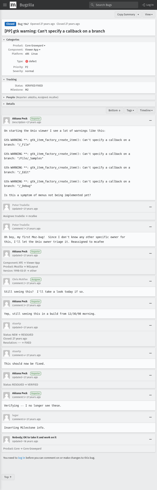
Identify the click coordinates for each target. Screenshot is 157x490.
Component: (15, 49)
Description (18, 122)
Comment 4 (18, 355)
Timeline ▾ (146, 110)
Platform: (17, 53)
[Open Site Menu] (5, 5)
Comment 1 (18, 228)
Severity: (18, 71)
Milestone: (16, 89)
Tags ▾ (130, 110)
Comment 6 (18, 419)
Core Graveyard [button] (35, 45)
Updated (17, 208)
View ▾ (149, 14)
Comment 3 (18, 305)
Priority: (18, 67)
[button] (147, 5)
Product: (18, 45)
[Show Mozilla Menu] (13, 5)
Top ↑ (8, 477)
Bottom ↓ (115, 110)
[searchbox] (113, 5)
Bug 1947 (23, 24)
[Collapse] (150, 120)
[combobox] (113, 5)
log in (21, 457)
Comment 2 (18, 283)
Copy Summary (126, 14)
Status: (19, 85)
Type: (20, 61)
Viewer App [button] (32, 49)
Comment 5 (18, 397)
